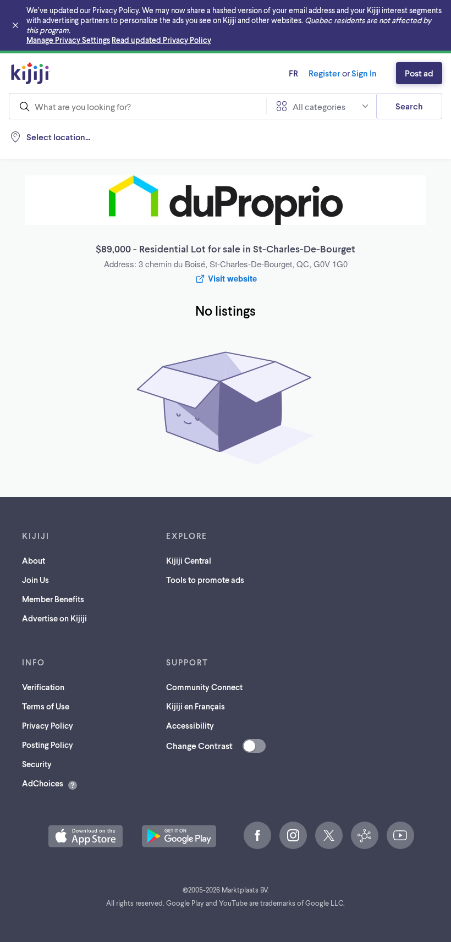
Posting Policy (47, 745)
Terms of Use (45, 706)
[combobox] (137, 106)
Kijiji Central (188, 560)
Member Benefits (53, 599)
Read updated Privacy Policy (161, 40)
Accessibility (190, 725)
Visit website (232, 278)
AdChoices (42, 783)
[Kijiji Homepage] (31, 73)
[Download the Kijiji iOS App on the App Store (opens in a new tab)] (85, 836)
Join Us (35, 580)
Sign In (364, 73)
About (33, 560)
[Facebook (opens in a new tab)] (257, 835)
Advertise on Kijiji (54, 618)
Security (37, 763)
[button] (85, 836)
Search (409, 106)
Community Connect (204, 687)
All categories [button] (319, 106)
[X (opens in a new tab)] (329, 835)
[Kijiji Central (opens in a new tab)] (364, 835)
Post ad (419, 73)
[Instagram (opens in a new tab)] (293, 835)
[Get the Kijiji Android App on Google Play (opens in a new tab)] (179, 836)
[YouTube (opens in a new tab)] (400, 835)
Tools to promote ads (205, 580)
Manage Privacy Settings (68, 40)
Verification (43, 687)
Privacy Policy (47, 725)
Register (324, 73)
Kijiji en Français (195, 706)
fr (293, 73)
